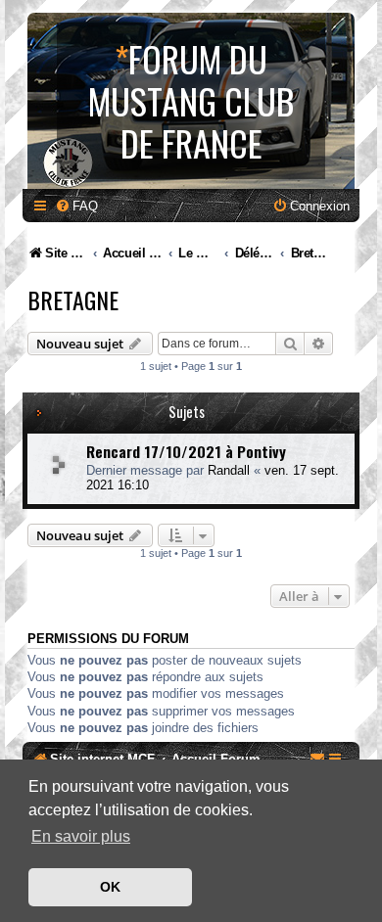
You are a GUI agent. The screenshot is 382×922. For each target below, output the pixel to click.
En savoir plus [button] (80, 836)
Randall (229, 470)
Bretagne (73, 299)
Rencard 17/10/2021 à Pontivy (186, 451)
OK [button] (110, 887)
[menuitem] (76, 206)
